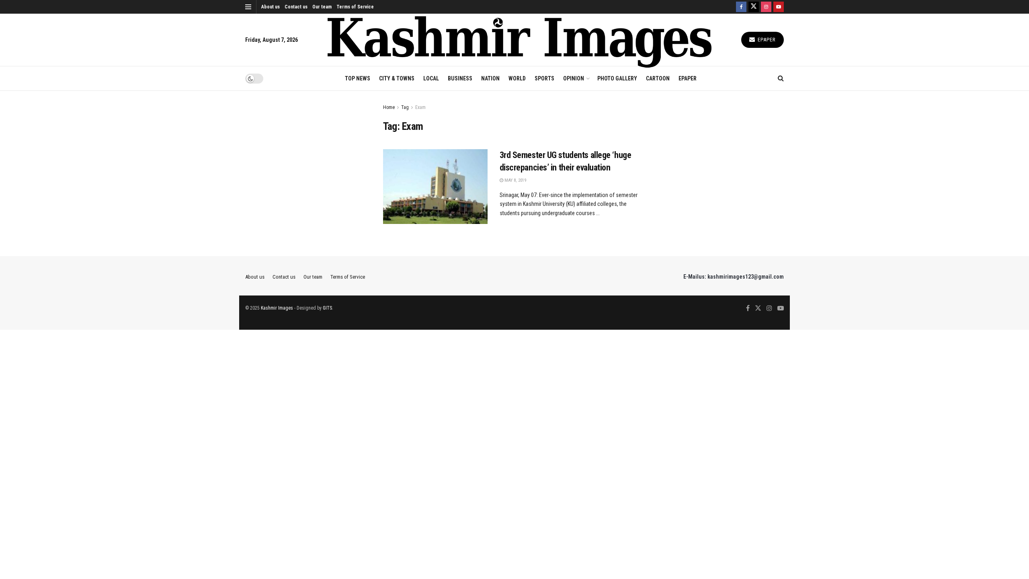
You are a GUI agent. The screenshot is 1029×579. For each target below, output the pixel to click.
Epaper (766, 40)
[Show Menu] (248, 6)
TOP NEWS (357, 78)
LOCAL (431, 78)
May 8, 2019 (514, 180)
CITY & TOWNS (396, 78)
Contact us (296, 7)
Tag (405, 107)
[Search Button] (781, 78)
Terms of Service (355, 7)
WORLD (517, 78)
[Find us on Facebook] (741, 7)
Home (389, 107)
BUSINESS (460, 78)
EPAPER (687, 78)
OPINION (573, 78)
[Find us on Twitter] (753, 7)
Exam (420, 107)
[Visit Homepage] (519, 40)
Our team (322, 7)
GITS (327, 308)
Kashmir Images (277, 308)
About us (270, 7)
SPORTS (544, 78)
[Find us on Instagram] (766, 7)
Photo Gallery (617, 78)
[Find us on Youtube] (778, 7)
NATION (490, 78)
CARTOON (658, 78)
